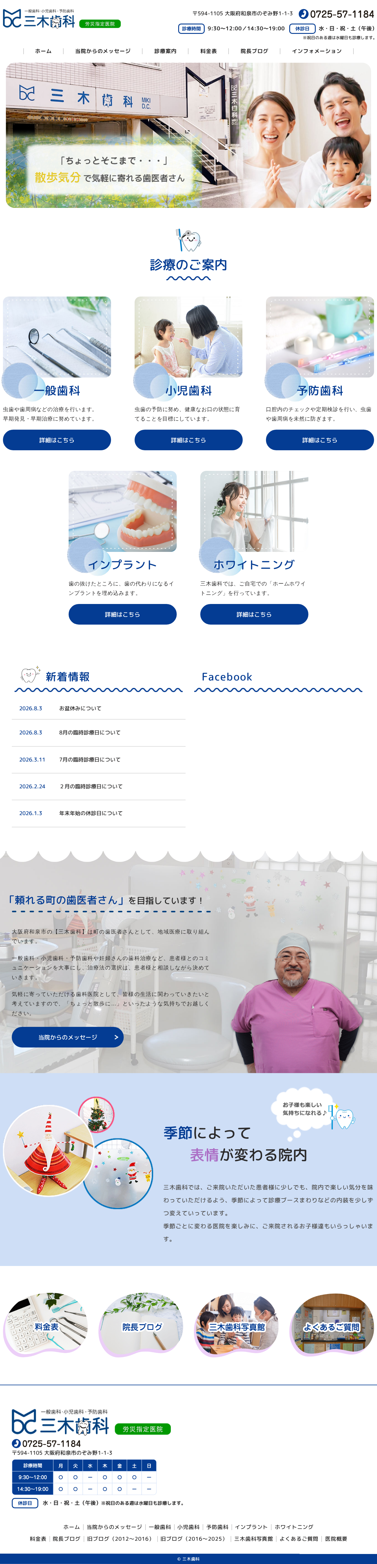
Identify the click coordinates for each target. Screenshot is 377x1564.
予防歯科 (217, 1527)
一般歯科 (160, 1527)
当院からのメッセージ (103, 51)
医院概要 (336, 1539)
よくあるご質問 (299, 1539)
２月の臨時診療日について (91, 786)
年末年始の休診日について (91, 813)
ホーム (43, 51)
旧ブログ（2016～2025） (194, 1539)
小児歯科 (188, 1527)
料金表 (208, 51)
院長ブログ (67, 1539)
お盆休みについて (80, 708)
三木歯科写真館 (253, 1539)
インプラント (251, 1527)
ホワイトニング (294, 1527)
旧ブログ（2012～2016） (120, 1539)
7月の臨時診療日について (90, 759)
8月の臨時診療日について (90, 732)
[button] (57, 440)
